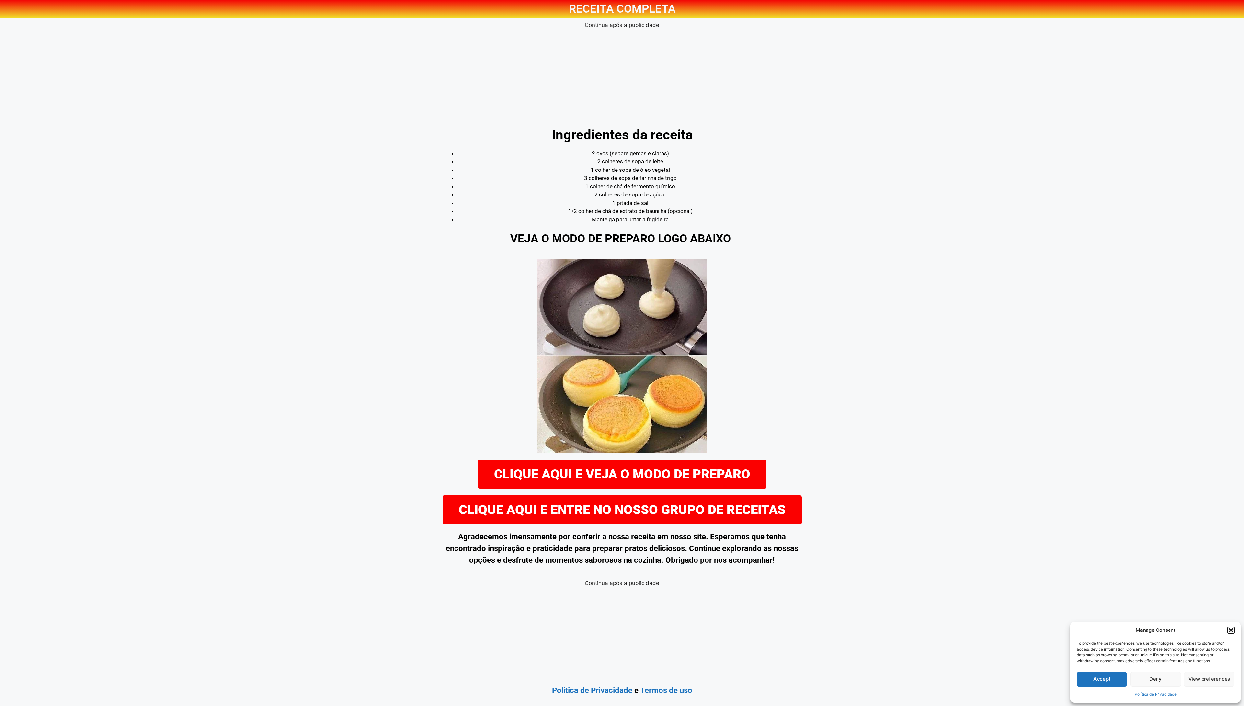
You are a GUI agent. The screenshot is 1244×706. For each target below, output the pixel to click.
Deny (1155, 679)
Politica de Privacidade (592, 690)
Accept (1102, 679)
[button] (1231, 630)
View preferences (1209, 679)
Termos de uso (666, 690)
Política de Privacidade (1156, 694)
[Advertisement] (622, 74)
